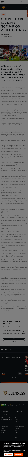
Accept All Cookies (18, 454)
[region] (14, 449)
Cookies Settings (8, 454)
